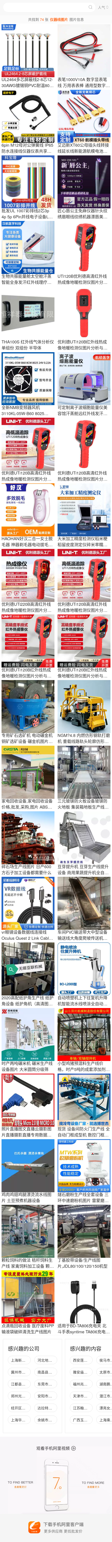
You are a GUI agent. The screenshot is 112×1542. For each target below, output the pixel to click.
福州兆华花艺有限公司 (91, 1383)
